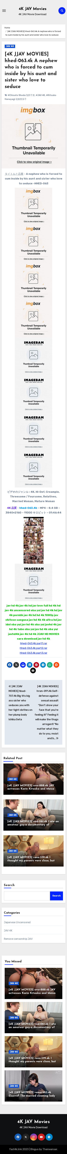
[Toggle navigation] (4, 10)
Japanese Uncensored (17, 922)
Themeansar (50, 1149)
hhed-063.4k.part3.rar (33, 652)
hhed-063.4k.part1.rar (33, 643)
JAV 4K (10, 46)
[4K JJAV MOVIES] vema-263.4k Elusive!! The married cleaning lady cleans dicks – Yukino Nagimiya (32, 1096)
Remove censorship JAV (18, 938)
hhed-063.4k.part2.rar (33, 648)
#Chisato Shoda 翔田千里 (21, 95)
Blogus (34, 1149)
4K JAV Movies (32, 9)
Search (9, 885)
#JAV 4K (40, 95)
